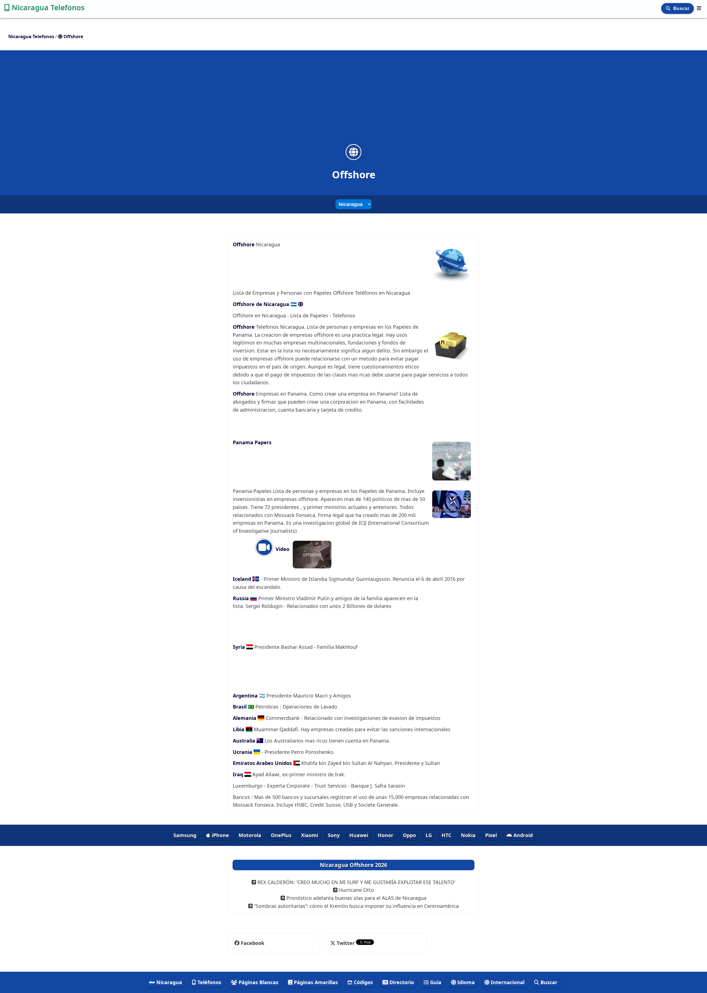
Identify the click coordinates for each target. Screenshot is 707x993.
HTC (446, 835)
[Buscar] (669, 8)
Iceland (242, 579)
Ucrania (243, 752)
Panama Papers (252, 442)
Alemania (245, 718)
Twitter (345, 943)
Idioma (465, 982)
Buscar (682, 8)
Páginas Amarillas (315, 982)
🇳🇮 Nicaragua (165, 982)
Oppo (409, 835)
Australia (245, 740)
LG (429, 835)
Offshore (244, 244)
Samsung (184, 835)
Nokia (468, 835)
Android (522, 835)
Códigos (362, 982)
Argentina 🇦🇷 (250, 695)
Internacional (506, 982)
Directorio (401, 982)
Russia (241, 598)
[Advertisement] (353, 100)
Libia (239, 729)
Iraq (238, 774)
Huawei (358, 835)
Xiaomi (309, 835)
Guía (435, 982)
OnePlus (281, 835)
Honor (385, 835)
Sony (334, 835)
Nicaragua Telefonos (48, 7)
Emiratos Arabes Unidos (263, 763)
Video (281, 549)
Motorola (250, 835)
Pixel (491, 835)
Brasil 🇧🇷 (244, 706)
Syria (239, 647)
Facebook (252, 943)
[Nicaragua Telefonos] (699, 8)
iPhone (219, 835)
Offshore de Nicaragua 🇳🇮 (265, 304)
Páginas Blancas (257, 982)
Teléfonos (208, 982)
